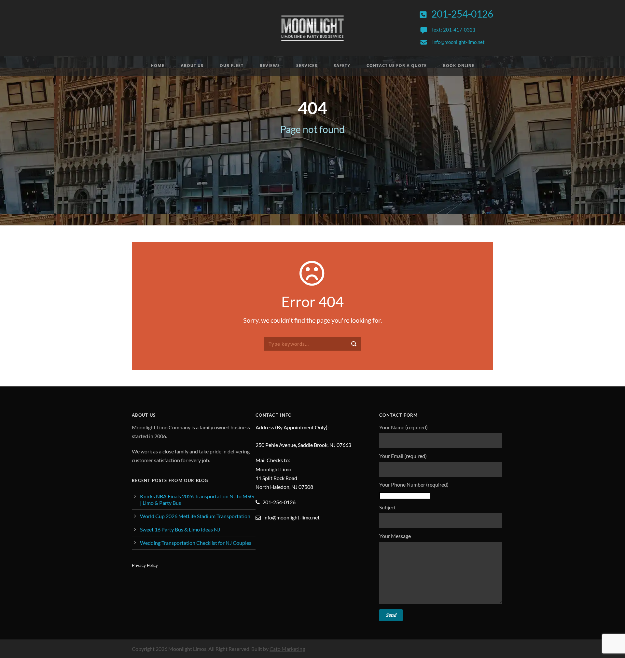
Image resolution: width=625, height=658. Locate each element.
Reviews (270, 65)
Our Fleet (231, 65)
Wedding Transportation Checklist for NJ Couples (195, 543)
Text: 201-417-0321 (453, 30)
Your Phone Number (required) (414, 484)
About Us (192, 65)
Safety (342, 65)
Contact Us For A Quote (397, 65)
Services (306, 65)
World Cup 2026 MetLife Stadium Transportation (195, 516)
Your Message (395, 536)
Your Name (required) (403, 427)
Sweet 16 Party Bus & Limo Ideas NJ (180, 529)
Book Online (458, 65)
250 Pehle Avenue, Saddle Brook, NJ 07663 (303, 445)
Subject (387, 507)
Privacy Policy (145, 565)
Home (157, 65)
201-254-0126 (462, 14)
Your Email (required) (403, 456)
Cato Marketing (287, 649)
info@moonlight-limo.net (458, 42)
